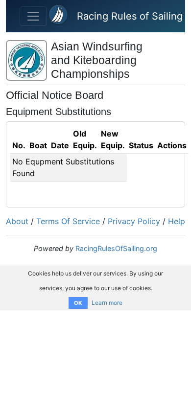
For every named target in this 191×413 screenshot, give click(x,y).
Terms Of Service (68, 221)
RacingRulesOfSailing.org (116, 248)
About (17, 221)
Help (176, 221)
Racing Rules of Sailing (130, 16)
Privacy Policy (134, 221)
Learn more (107, 302)
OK (78, 302)
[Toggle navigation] (33, 16)
